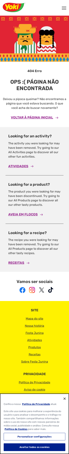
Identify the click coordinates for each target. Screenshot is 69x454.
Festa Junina (35, 333)
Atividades (18, 166)
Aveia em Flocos (23, 214)
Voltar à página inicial (32, 117)
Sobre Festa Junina (34, 361)
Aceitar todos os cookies (34, 447)
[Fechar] (65, 399)
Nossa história (34, 325)
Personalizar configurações (34, 436)
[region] (34, 424)
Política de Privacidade (34, 382)
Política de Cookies (16, 429)
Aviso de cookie (34, 389)
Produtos (34, 347)
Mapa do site (34, 318)
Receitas (16, 263)
